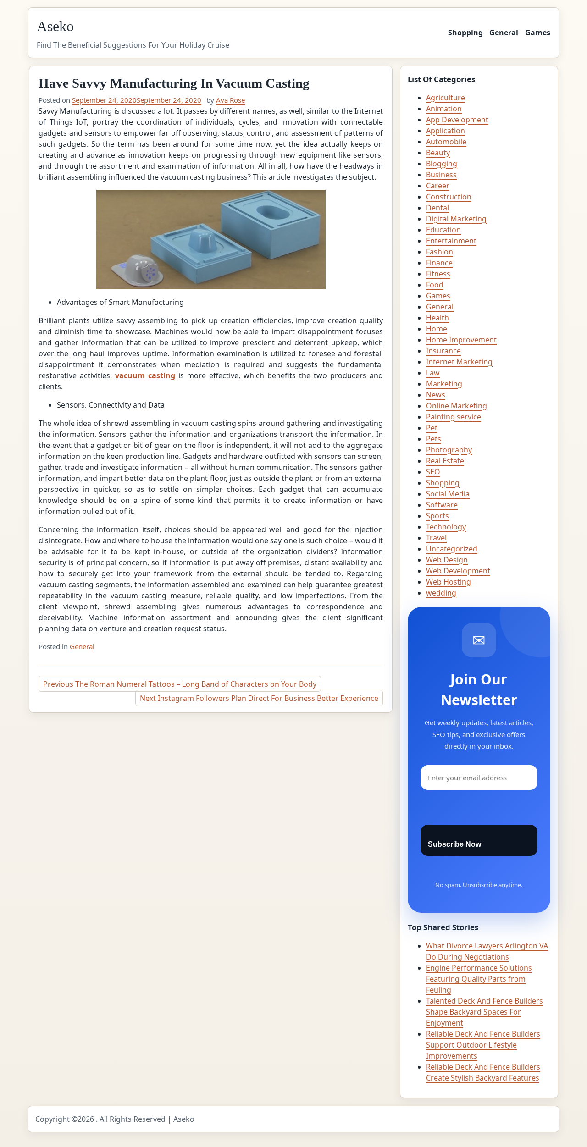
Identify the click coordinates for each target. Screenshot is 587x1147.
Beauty (438, 153)
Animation (444, 109)
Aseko (55, 26)
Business (441, 175)
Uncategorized (451, 549)
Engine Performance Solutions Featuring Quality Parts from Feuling (479, 979)
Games (537, 33)
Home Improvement (461, 340)
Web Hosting (448, 582)
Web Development (458, 571)
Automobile (446, 142)
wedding (441, 593)
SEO (433, 472)
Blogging (441, 164)
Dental (437, 208)
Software (442, 505)
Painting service (453, 417)
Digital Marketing (456, 219)
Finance (439, 263)
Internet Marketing (459, 362)
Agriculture (445, 98)
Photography (449, 450)
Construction (448, 197)
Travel (436, 538)
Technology (446, 527)
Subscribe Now (454, 844)
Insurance (443, 351)
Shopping (465, 33)
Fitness (438, 274)
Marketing (444, 384)
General (503, 33)
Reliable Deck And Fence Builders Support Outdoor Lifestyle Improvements (483, 1045)
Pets (433, 439)
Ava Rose (230, 100)
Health (437, 318)
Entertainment (451, 241)
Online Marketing (456, 406)
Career (437, 186)
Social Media (448, 494)
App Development (457, 120)
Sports (437, 516)
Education (443, 230)
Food (434, 285)
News (435, 395)
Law (433, 373)
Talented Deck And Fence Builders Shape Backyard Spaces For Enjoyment (484, 1012)
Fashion (439, 252)
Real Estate (445, 461)
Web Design (447, 560)
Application (445, 131)
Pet (431, 428)
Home (436, 329)
